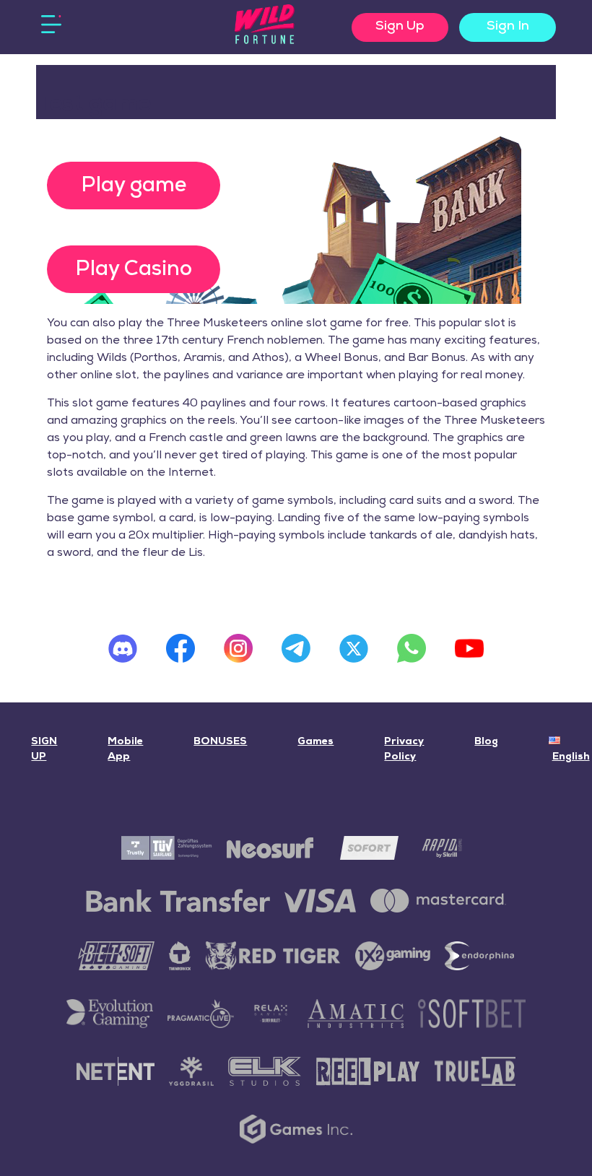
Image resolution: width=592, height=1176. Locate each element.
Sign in (508, 26)
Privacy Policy (404, 749)
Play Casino (133, 269)
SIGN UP (44, 749)
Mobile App (125, 749)
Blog (486, 741)
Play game (133, 185)
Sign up (400, 26)
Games (315, 741)
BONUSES (220, 741)
